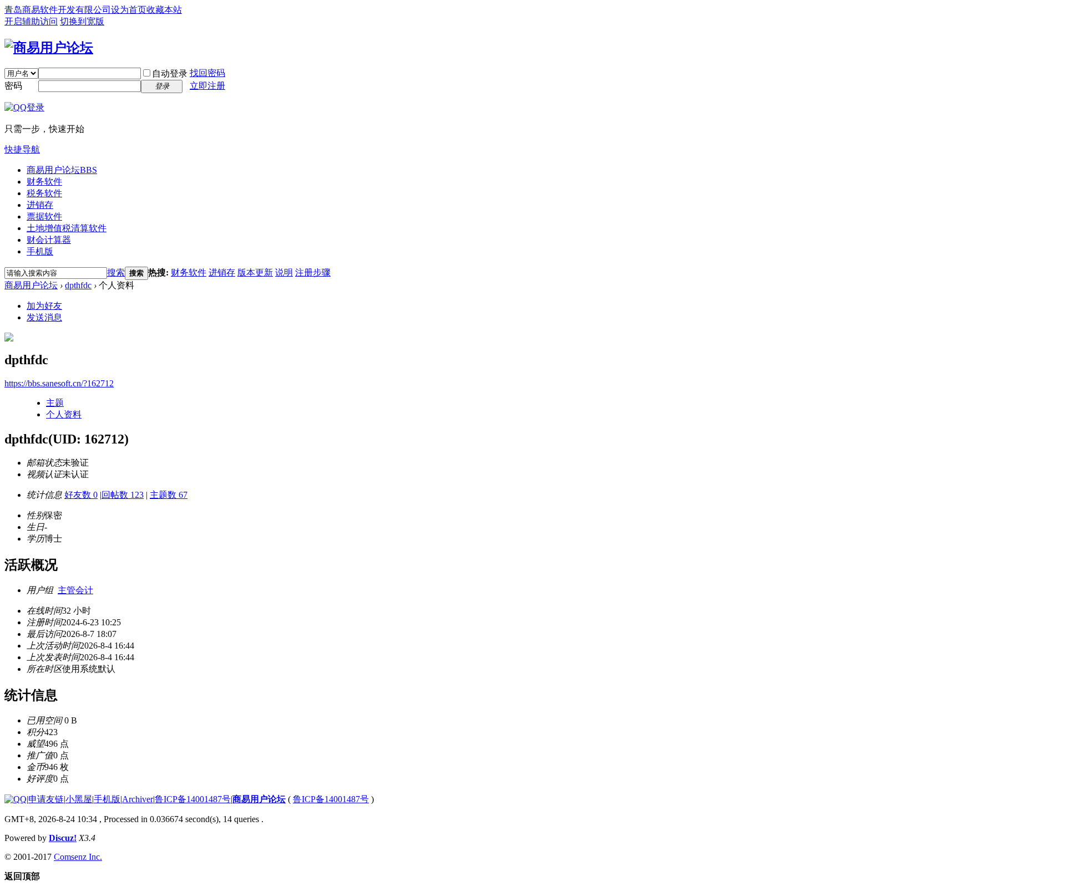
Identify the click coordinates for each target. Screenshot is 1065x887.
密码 (13, 85)
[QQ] (15, 799)
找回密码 (207, 73)
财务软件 (44, 181)
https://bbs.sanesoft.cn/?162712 (59, 383)
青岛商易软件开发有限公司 (57, 9)
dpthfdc (78, 285)
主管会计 (75, 590)
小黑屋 (78, 799)
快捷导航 (22, 149)
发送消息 (44, 317)
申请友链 (46, 799)
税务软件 (44, 193)
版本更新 (255, 272)
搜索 (116, 272)
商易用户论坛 (62, 170)
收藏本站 (164, 9)
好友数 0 (81, 494)
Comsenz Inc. (78, 856)
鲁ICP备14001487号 (193, 799)
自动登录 (169, 73)
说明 (284, 272)
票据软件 (44, 216)
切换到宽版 (82, 21)
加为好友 (44, 305)
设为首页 (128, 9)
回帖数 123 (123, 494)
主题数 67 (168, 494)
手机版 (40, 251)
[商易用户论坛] (48, 47)
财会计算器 (49, 239)
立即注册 (207, 85)
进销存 (40, 205)
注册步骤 (313, 272)
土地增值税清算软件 (66, 228)
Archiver (137, 799)
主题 (55, 402)
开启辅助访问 (31, 21)
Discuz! (63, 838)
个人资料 (64, 414)
